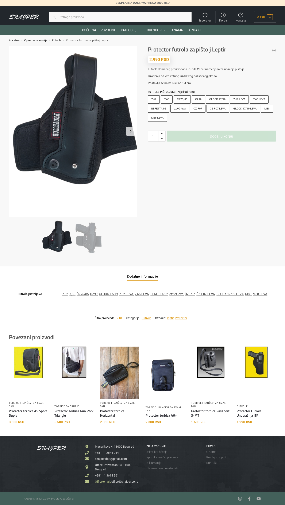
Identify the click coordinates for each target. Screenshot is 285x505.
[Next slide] (130, 131)
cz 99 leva (180, 108)
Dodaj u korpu (221, 136)
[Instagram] (240, 499)
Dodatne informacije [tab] (142, 276)
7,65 (166, 99)
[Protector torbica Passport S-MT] (210, 362)
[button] (265, 17)
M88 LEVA (157, 117)
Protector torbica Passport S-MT (210, 413)
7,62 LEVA (239, 99)
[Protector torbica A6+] (165, 373)
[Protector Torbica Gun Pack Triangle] (74, 362)
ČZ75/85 (182, 99)
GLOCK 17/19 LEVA (245, 108)
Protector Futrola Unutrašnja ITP (249, 413)
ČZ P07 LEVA (218, 108)
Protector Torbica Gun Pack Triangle (73, 413)
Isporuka (205, 20)
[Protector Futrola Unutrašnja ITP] (256, 362)
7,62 (153, 99)
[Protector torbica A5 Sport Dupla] (28, 362)
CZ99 (198, 99)
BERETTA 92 (158, 108)
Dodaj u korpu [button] (28, 431)
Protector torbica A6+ (161, 415)
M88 (267, 108)
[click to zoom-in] (73, 131)
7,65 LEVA (259, 99)
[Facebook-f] (249, 499)
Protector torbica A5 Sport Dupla (28, 413)
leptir (170, 318)
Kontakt (240, 20)
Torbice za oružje (66, 406)
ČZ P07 (197, 108)
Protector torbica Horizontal (112, 413)
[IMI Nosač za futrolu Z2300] (274, 50)
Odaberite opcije (256, 431)
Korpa (223, 20)
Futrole (56, 40)
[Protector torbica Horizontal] (119, 373)
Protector (181, 318)
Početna (14, 40)
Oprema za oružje (35, 40)
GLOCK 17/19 (217, 99)
